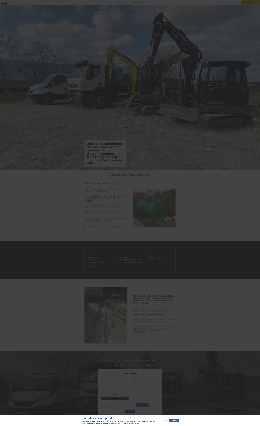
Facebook (135, 423)
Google (131, 423)
